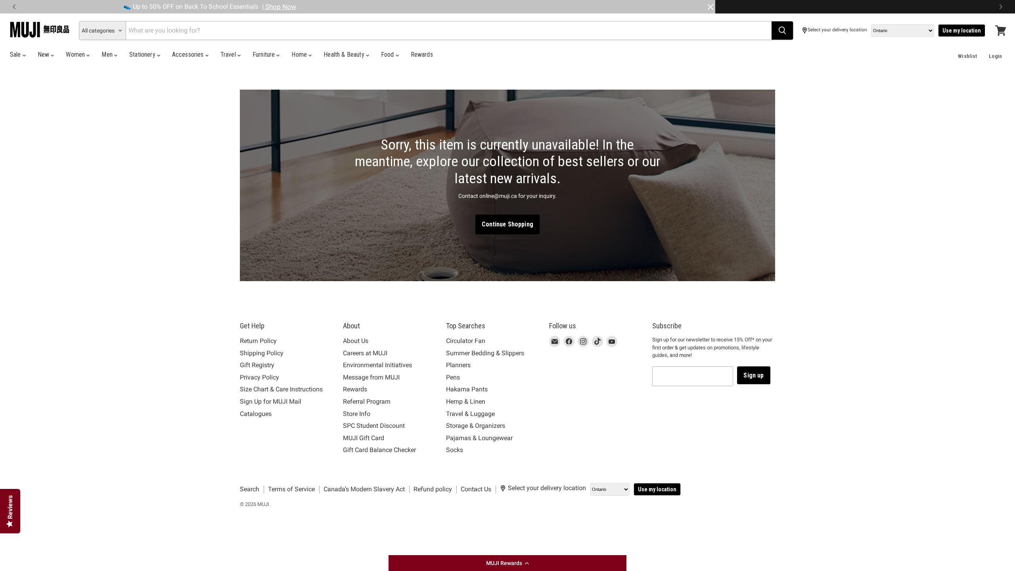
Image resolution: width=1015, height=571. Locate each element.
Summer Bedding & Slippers (485, 353)
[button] (507, 563)
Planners (458, 365)
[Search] (782, 30)
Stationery (143, 54)
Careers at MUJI (365, 353)
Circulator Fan (465, 341)
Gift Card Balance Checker (379, 450)
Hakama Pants (467, 389)
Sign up (753, 375)
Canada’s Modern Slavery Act (364, 489)
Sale (16, 54)
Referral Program (367, 401)
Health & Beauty (345, 54)
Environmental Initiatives (377, 365)
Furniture (265, 54)
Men (108, 54)
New (44, 54)
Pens (453, 377)
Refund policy (433, 489)
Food (388, 54)
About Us (355, 341)
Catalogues (256, 414)
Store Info (356, 414)
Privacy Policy (259, 377)
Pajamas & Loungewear (479, 438)
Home (299, 54)
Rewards (422, 54)
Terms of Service (291, 489)
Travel (228, 54)
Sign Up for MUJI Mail (270, 401)
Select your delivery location (837, 30)
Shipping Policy (261, 353)
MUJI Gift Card (363, 438)
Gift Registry (257, 365)
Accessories (188, 54)
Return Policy (258, 341)
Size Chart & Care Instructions (281, 389)
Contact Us (476, 489)
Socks (454, 450)
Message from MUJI (371, 377)
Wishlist (967, 56)
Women (76, 54)
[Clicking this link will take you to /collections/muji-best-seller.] (507, 186)
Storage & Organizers (475, 425)
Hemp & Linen (465, 401)
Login (995, 56)
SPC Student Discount (374, 425)
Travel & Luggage (470, 414)
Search (249, 489)
